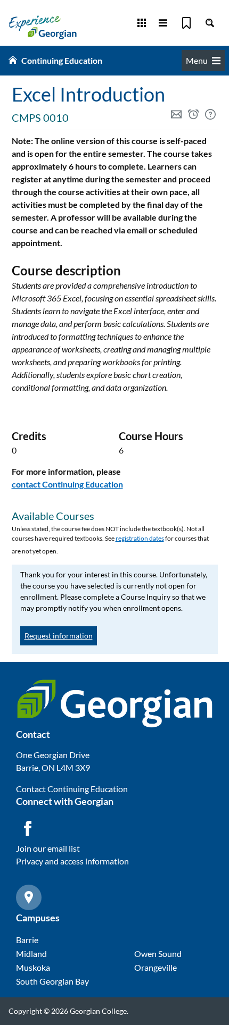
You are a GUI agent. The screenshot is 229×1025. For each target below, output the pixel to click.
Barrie (27, 940)
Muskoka (33, 967)
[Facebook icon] (27, 828)
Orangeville (155, 967)
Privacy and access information (72, 861)
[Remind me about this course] (194, 115)
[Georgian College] (43, 27)
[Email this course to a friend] (177, 115)
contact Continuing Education (67, 484)
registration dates (140, 538)
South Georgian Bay (52, 981)
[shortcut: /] (209, 23)
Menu (197, 60)
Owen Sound (158, 953)
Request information (58, 635)
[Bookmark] (186, 23)
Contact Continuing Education (72, 789)
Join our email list (48, 848)
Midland (31, 953)
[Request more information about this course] (211, 115)
